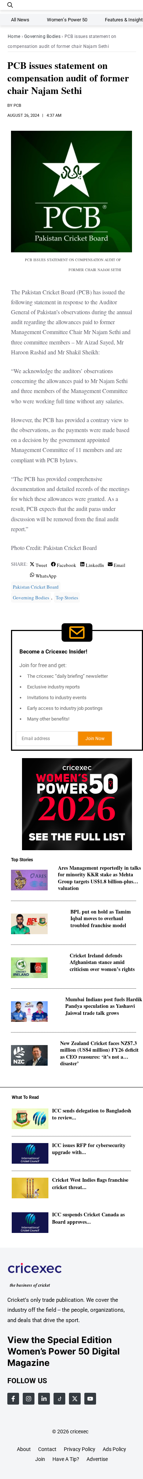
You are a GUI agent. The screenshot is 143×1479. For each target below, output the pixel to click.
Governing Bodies (42, 36)
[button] (10, 5)
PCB (17, 105)
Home (14, 36)
